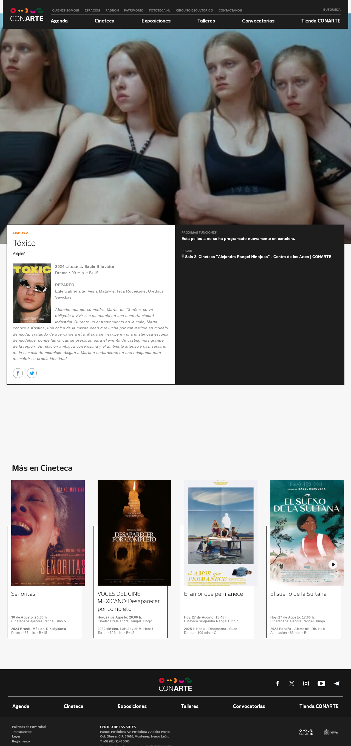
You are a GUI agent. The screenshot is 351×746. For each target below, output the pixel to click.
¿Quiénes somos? (65, 10)
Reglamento (21, 741)
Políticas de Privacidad (29, 727)
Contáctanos (230, 10)
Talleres (206, 21)
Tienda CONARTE (321, 21)
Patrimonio (133, 10)
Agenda (59, 21)
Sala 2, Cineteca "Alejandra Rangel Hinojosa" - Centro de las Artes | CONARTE (258, 256)
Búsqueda (332, 10)
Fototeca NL (160, 10)
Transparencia (22, 732)
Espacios (92, 10)
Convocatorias (258, 21)
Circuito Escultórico (194, 10)
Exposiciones (156, 21)
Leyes (16, 736)
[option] (46, 563)
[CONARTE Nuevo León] (26, 14)
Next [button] (333, 564)
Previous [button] (18, 564)
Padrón (112, 10)
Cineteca (104, 21)
